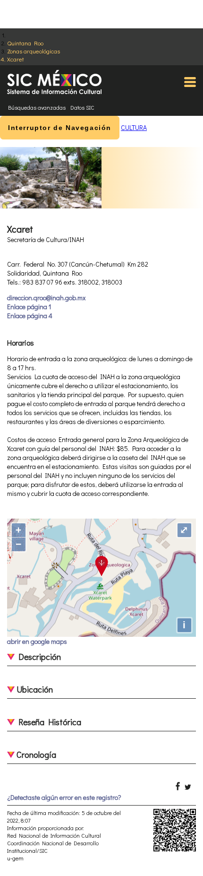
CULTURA (134, 127)
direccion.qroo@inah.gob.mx (46, 297)
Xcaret (15, 59)
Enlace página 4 (29, 315)
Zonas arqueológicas (33, 51)
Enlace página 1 (29, 306)
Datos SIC (82, 107)
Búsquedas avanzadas (37, 107)
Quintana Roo (25, 43)
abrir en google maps (37, 641)
